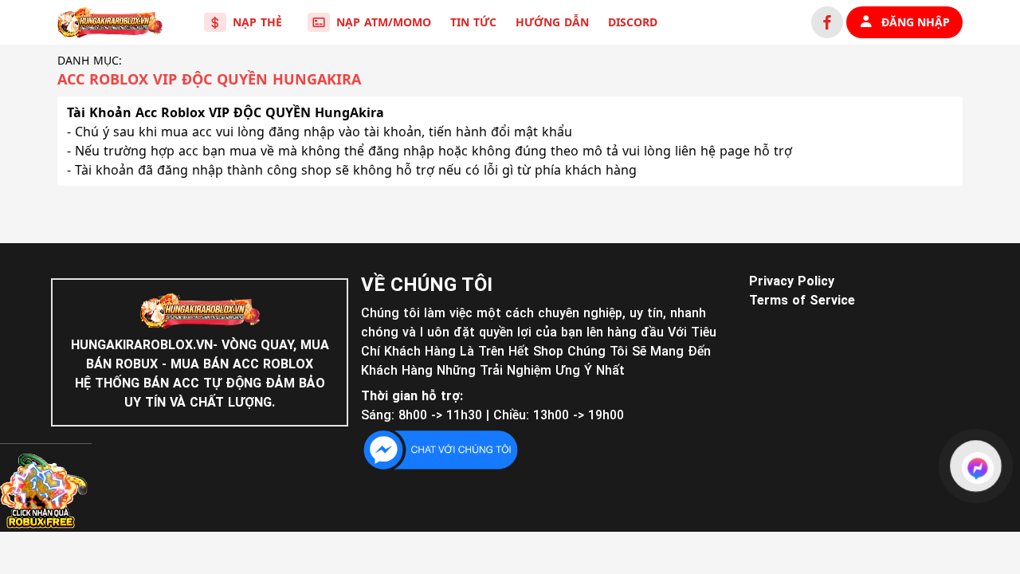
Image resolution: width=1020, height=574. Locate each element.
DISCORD (632, 21)
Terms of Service (802, 300)
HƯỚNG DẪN (552, 21)
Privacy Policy (791, 281)
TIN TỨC (473, 21)
